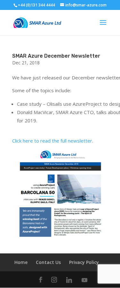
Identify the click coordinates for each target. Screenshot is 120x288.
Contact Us (48, 262)
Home (21, 262)
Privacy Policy (84, 262)
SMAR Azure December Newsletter (56, 56)
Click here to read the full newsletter (52, 140)
